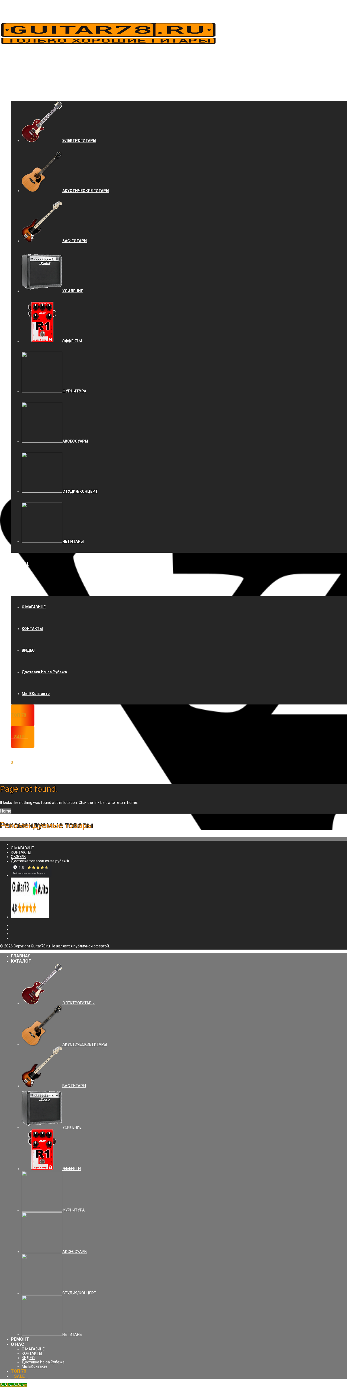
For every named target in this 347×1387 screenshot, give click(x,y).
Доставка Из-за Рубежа (44, 672)
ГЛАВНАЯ (21, 68)
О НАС (17, 585)
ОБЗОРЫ (18, 857)
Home (5, 811)
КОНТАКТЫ (32, 628)
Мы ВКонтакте (36, 693)
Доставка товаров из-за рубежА (40, 861)
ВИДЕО (28, 650)
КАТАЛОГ (21, 89)
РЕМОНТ (20, 563)
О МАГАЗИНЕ (34, 607)
